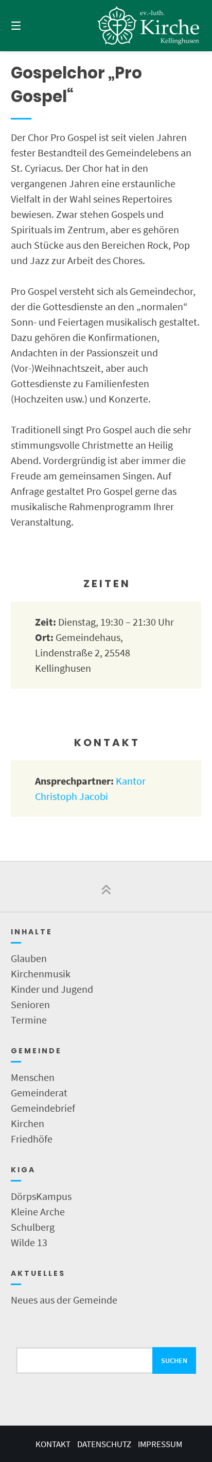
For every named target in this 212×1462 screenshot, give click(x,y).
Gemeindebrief (43, 1107)
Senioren (30, 1004)
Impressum (160, 1444)
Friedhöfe (31, 1138)
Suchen (174, 1360)
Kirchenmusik (40, 973)
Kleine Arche (38, 1211)
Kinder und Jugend (52, 989)
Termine (29, 1019)
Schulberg (33, 1226)
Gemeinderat (39, 1092)
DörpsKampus (41, 1196)
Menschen (33, 1077)
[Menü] (30, 25)
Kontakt (53, 1444)
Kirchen (27, 1123)
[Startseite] (148, 26)
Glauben (29, 958)
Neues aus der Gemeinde (64, 1299)
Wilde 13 (29, 1242)
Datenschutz (104, 1444)
